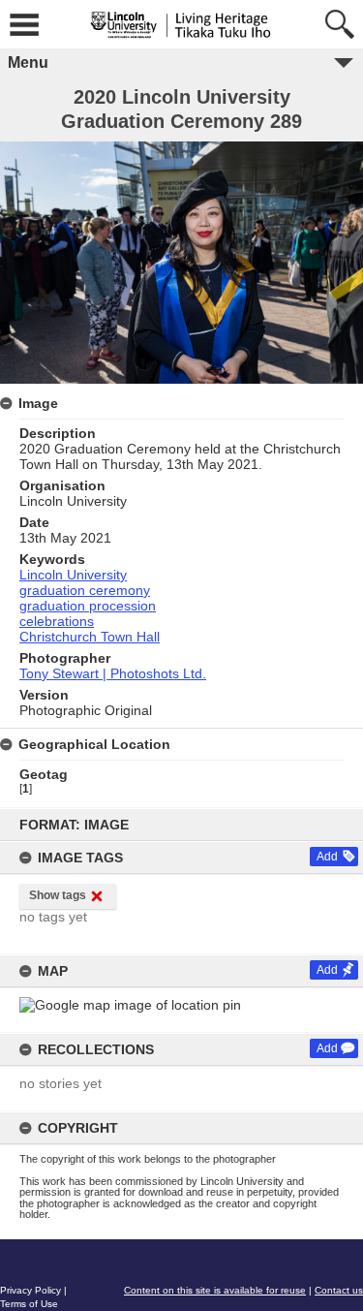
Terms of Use (29, 1303)
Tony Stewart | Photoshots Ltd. (112, 673)
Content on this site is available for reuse (215, 1290)
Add (327, 856)
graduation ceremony (84, 590)
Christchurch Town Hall (89, 636)
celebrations (56, 621)
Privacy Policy (30, 1290)
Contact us (339, 1290)
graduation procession (87, 605)
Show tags (57, 895)
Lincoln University (73, 574)
